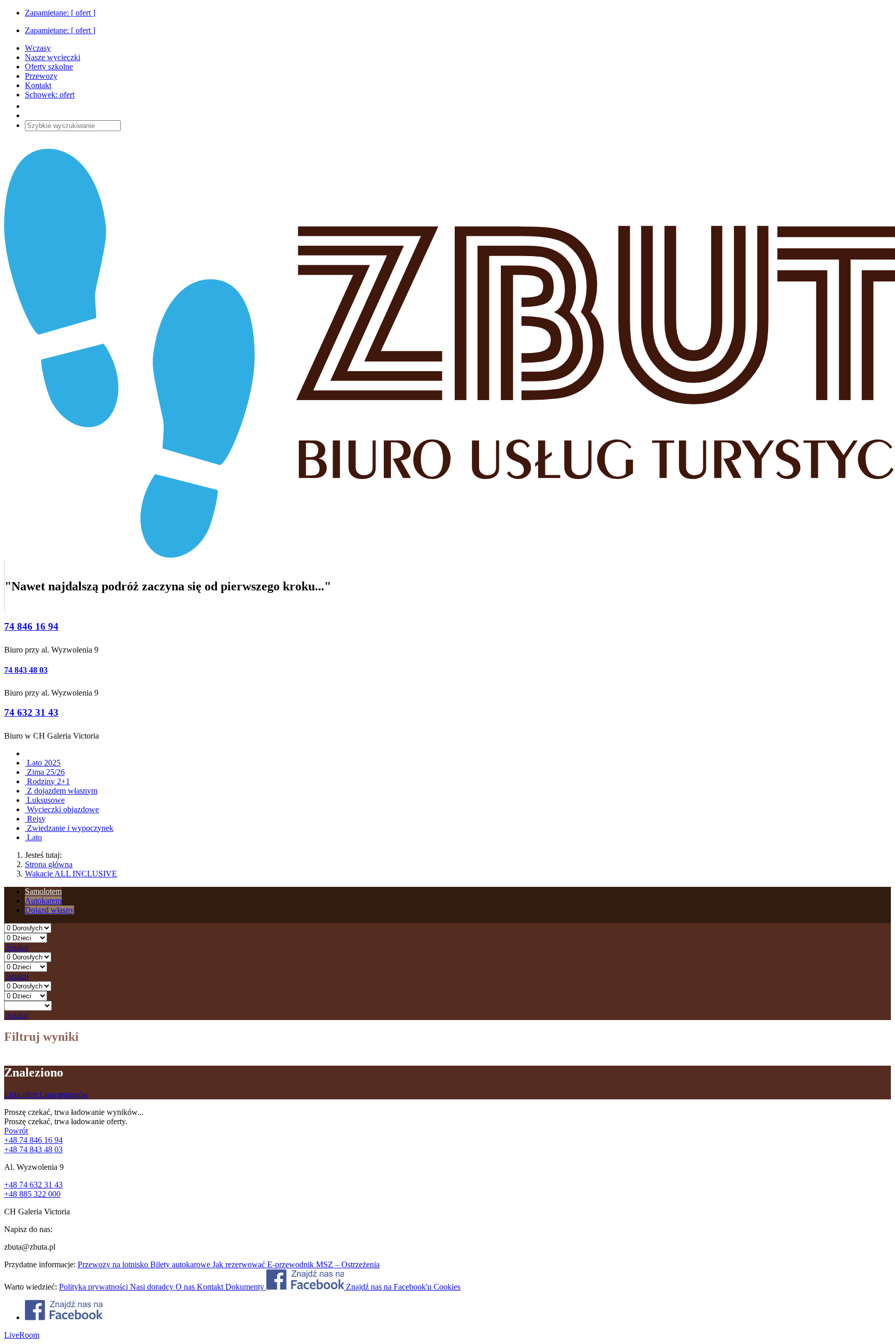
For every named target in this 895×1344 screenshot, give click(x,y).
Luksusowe (45, 800)
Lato (33, 837)
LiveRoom (21, 1335)
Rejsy (35, 818)
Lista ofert (21, 1094)
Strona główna (49, 864)
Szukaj (16, 947)
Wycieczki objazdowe (62, 809)
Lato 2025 (43, 762)
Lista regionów (64, 1094)
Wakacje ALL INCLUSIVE (71, 873)
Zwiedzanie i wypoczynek (69, 828)
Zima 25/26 (45, 772)
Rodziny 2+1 (47, 781)
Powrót (16, 1130)
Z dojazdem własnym (61, 790)
